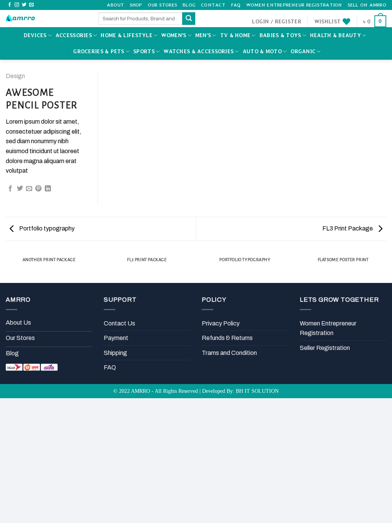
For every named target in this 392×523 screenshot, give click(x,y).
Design (15, 76)
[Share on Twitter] (20, 188)
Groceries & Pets (98, 51)
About (115, 5)
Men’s (203, 35)
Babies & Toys (280, 35)
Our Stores (163, 5)
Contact (213, 5)
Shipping (115, 353)
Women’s (173, 35)
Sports (144, 51)
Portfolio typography (46, 228)
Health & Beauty (335, 35)
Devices (35, 35)
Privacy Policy (221, 323)
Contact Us (119, 323)
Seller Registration (325, 348)
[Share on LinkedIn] (48, 188)
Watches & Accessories (198, 51)
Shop (136, 5)
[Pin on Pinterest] (38, 188)
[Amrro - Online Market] (46, 18)
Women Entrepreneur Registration (294, 5)
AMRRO (140, 391)
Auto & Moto (262, 51)
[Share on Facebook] (10, 188)
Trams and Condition (229, 353)
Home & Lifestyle (126, 35)
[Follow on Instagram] (17, 5)
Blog (189, 5)
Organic (303, 51)
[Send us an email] (31, 5)
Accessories (74, 35)
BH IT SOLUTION (257, 391)
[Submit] (188, 18)
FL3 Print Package (348, 228)
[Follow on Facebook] (9, 5)
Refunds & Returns (227, 338)
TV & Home (235, 35)
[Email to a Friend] (29, 188)
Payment (116, 338)
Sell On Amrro (367, 5)
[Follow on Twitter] (24, 5)
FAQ (236, 5)
